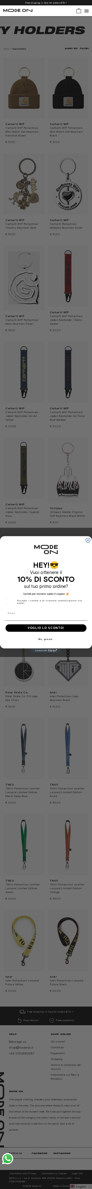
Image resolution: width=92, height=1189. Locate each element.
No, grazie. (46, 639)
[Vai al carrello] (78, 10)
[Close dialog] (88, 540)
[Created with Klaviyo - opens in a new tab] (46, 650)
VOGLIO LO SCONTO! (46, 628)
